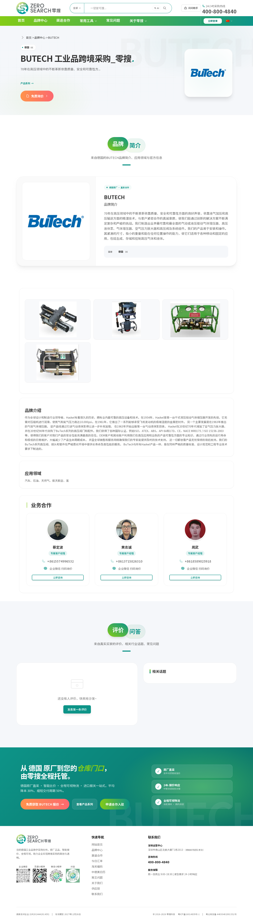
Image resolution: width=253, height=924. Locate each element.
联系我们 (97, 894)
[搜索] (164, 8)
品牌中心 (39, 37)
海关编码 (97, 866)
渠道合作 (97, 855)
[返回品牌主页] (208, 73)
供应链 (96, 888)
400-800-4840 (219, 11)
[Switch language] (229, 21)
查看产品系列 (84, 804)
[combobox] (128, 8)
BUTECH (53, 37)
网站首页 (97, 844)
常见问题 (97, 877)
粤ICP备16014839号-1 (189, 914)
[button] (85, 21)
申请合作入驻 (115, 804)
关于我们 (97, 883)
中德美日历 (98, 872)
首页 (28, 37)
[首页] (38, 8)
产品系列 (27, 83)
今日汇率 (97, 861)
